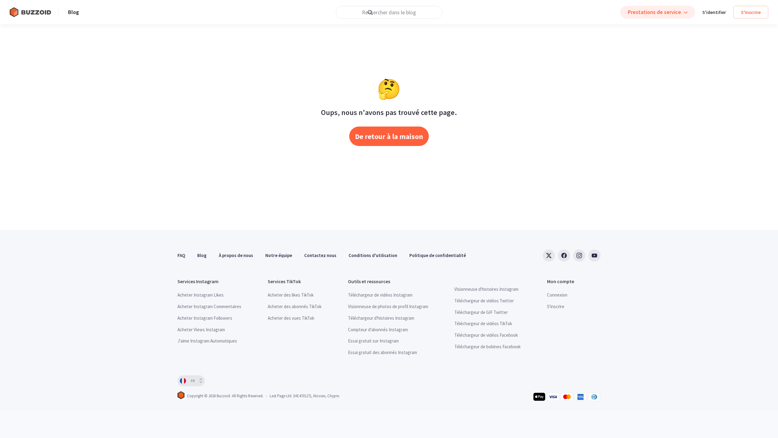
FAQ (181, 255)
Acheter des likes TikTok (291, 295)
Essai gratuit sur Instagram (373, 341)
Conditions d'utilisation (373, 255)
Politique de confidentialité (437, 255)
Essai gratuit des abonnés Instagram (382, 352)
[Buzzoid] (34, 12)
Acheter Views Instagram (201, 329)
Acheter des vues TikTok (291, 318)
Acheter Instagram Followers (204, 318)
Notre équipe (278, 255)
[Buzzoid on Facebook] (564, 255)
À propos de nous (236, 255)
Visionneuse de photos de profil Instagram (388, 306)
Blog (73, 12)
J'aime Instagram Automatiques (207, 341)
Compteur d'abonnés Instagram (378, 329)
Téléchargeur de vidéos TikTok (483, 323)
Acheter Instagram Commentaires (209, 306)
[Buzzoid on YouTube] (594, 255)
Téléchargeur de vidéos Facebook (486, 335)
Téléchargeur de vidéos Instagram (380, 295)
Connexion (557, 295)
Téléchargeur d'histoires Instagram (381, 318)
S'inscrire (751, 12)
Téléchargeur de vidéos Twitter (484, 301)
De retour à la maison (389, 136)
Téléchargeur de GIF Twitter (481, 312)
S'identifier (714, 12)
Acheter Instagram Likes (200, 295)
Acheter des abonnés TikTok (295, 306)
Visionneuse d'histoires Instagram (486, 289)
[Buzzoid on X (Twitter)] (549, 255)
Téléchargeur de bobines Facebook (487, 346)
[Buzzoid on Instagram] (579, 255)
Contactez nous (320, 255)
